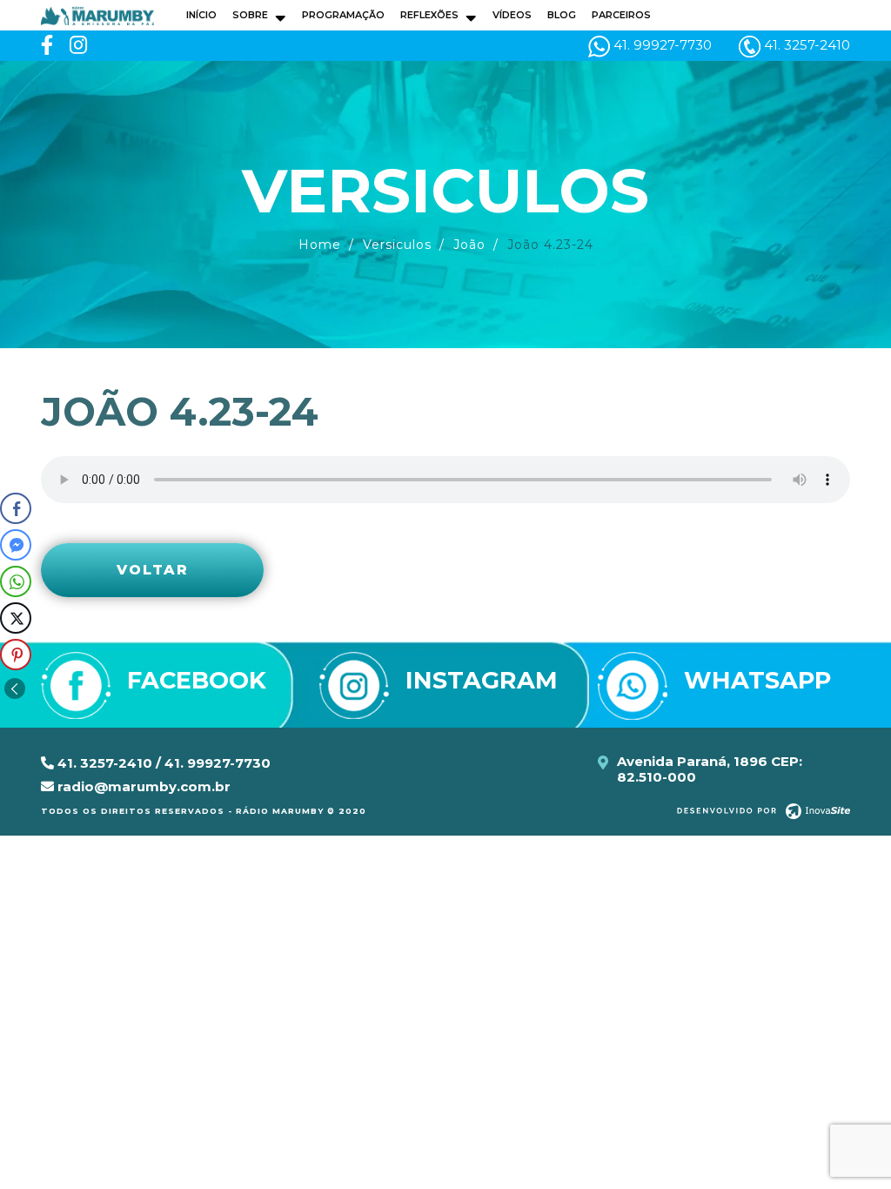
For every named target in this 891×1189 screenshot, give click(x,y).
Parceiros (621, 15)
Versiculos (397, 244)
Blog (561, 15)
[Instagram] (78, 45)
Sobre (250, 15)
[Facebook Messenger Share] (15, 545)
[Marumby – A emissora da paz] (97, 14)
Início (201, 15)
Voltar (153, 569)
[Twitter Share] (15, 618)
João (469, 244)
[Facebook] (47, 45)
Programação (343, 15)
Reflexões (429, 15)
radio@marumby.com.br (142, 786)
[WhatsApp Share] (15, 581)
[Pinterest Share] (15, 654)
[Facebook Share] (15, 508)
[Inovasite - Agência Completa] (763, 810)
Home (319, 244)
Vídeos (512, 15)
